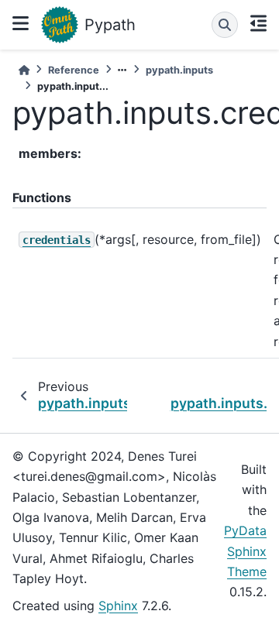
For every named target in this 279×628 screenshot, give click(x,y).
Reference (73, 70)
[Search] (225, 25)
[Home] (24, 70)
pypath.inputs (179, 70)
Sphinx (118, 605)
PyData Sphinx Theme (245, 551)
